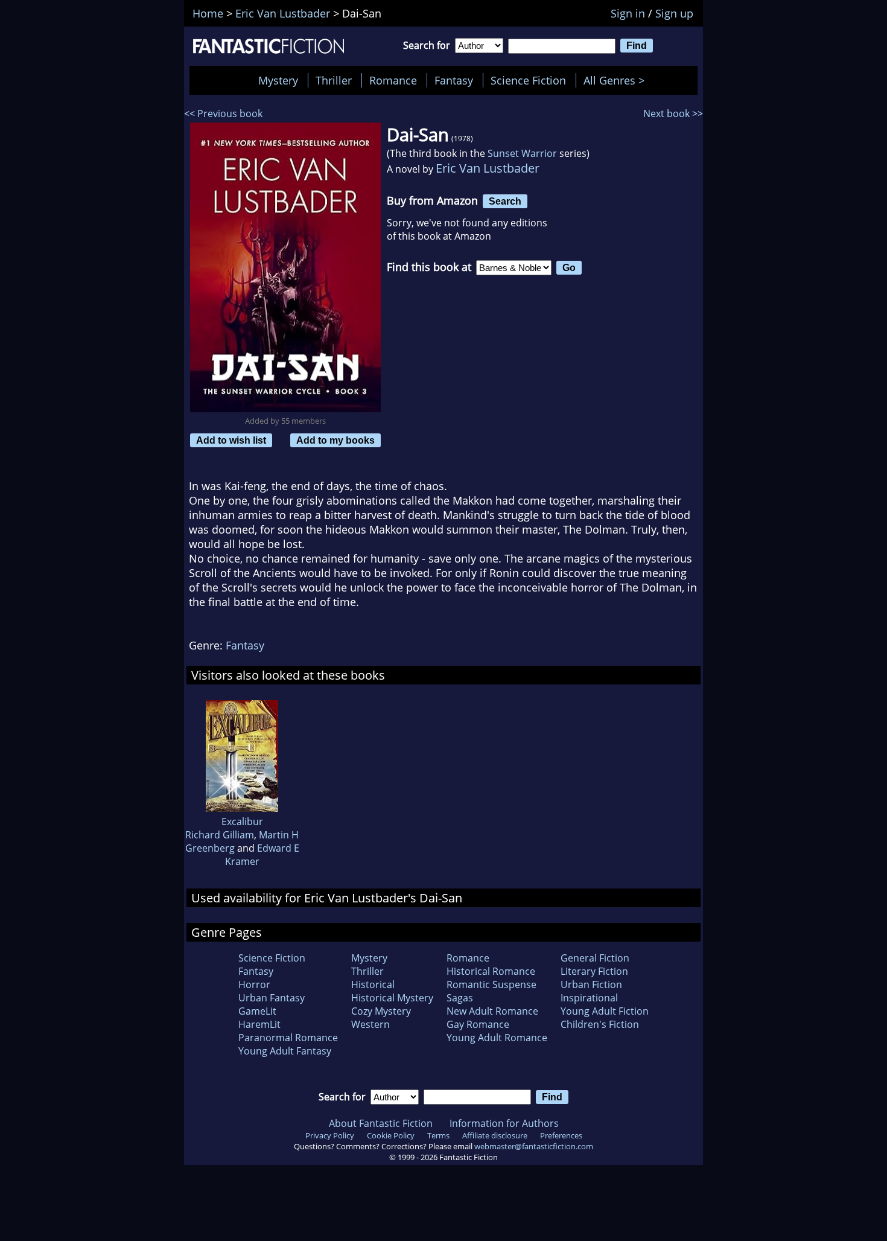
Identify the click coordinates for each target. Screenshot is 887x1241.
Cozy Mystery (381, 1011)
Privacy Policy (329, 1135)
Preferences (561, 1135)
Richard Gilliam (219, 834)
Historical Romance (491, 971)
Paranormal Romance (288, 1037)
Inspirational (589, 997)
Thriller (334, 80)
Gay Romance (478, 1024)
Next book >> (673, 113)
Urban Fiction (591, 984)
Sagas (460, 997)
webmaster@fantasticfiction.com (533, 1146)
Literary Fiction (594, 971)
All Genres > (616, 80)
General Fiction (595, 958)
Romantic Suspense (491, 984)
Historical (373, 984)
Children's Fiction (600, 1024)
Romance (393, 80)
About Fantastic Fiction (381, 1123)
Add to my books (335, 440)
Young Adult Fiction (605, 1011)
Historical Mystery (392, 997)
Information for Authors (504, 1123)
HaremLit (259, 1024)
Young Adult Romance (497, 1037)
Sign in (628, 13)
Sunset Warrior (522, 153)
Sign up (674, 13)
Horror (254, 984)
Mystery (278, 80)
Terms (438, 1135)
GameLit (257, 1011)
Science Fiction (528, 80)
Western (370, 1024)
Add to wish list (231, 440)
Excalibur (242, 821)
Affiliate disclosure (494, 1135)
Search (505, 201)
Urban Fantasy (271, 997)
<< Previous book (223, 113)
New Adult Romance (492, 1011)
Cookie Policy (391, 1135)
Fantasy (453, 80)
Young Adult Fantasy (284, 1051)
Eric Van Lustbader (487, 168)
